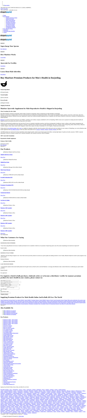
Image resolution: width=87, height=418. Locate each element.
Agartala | (7, 389)
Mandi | (23, 396)
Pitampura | (68, 404)
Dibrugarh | (73, 392)
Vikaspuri (43, 405)
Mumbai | (78, 396)
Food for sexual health (7, 303)
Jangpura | (50, 403)
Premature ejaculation (33, 303)
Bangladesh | (3, 406)
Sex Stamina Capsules (8, 330)
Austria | (75, 405)
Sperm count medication (52, 301)
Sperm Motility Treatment (29, 300)
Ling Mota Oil (62, 303)
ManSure (2, 119)
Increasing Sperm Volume (61, 300)
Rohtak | (47, 399)
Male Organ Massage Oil (8, 370)
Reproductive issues (56, 302)
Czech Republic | (76, 406)
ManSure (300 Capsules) (6, 223)
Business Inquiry (4, 284)
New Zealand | (48, 410)
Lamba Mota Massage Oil (8, 384)
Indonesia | (66, 407)
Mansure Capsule (7, 324)
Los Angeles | (44, 409)
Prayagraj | (3, 399)
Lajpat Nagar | (75, 403)
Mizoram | (63, 396)
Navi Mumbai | (36, 398)
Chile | (58, 406)
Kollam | (49, 395)
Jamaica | (7, 409)
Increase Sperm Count (8, 369)
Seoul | (33, 411)
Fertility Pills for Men (7, 347)
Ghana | (43, 407)
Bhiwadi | (59, 390)
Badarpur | (50, 401)
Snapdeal (51, 129)
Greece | (47, 407)
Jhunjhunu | (72, 394)
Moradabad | (73, 396)
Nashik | (31, 398)
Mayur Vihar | (11, 404)
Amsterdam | (60, 405)
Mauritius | (79, 409)
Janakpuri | (45, 403)
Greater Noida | (49, 393)
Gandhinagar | (9, 393)
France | (29, 407)
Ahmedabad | (16, 389)
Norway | (58, 410)
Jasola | (54, 403)
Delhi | (63, 392)
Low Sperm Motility (19, 300)
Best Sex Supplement (7, 355)
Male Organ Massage (10, 20)
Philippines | (76, 410)
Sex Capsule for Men (7, 329)
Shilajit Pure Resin (10, 19)
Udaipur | (84, 400)
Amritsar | (52, 389)
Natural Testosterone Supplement (10, 373)
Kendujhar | (21, 395)
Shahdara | (31, 405)
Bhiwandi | (64, 390)
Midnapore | (53, 396)
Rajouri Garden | (12, 405)
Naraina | (43, 404)
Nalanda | (22, 398)
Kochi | (35, 395)
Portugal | (3, 411)
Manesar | (27, 396)
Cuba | (70, 406)
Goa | (38, 393)
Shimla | (78, 399)
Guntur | (59, 393)
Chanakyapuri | (65, 401)
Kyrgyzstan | (33, 409)
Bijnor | (2, 392)
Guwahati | (74, 393)
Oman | (62, 410)
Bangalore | (31, 390)
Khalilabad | (30, 395)
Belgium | (9, 406)
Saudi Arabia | (28, 411)
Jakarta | (2, 409)
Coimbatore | (43, 392)
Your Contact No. (4, 282)
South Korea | (50, 411)
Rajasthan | (23, 399)
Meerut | (42, 396)
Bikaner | (6, 392)
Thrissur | (65, 400)
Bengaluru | (49, 390)
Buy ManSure (6, 16)
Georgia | (34, 407)
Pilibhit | (77, 398)
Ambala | (47, 389)
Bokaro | (15, 392)
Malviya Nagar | (4, 404)
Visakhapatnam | (37, 401)
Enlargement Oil (6, 378)
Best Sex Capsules (7, 327)
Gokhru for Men (6, 366)
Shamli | (74, 399)
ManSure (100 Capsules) (6, 208)
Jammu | (56, 394)
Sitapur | (11, 400)
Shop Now (3, 157)
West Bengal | (44, 401)
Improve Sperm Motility (41, 300)
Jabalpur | (42, 394)
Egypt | (14, 407)
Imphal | (34, 394)
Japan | (10, 409)
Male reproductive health (76, 302)
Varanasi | (31, 401)
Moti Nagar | (29, 404)
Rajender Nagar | (4, 405)
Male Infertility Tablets (8, 336)
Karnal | (11, 395)
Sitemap (25, 414)
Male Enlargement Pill (8, 339)
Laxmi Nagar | (82, 403)
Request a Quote (4, 294)
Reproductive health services (22, 302)
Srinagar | (23, 400)
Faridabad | (3, 393)
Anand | (56, 389)
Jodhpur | (77, 394)
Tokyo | (72, 411)
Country (2, 286)
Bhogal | (59, 401)
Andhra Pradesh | (62, 389)
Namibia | (27, 410)
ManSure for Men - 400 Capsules (10, 323)
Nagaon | (8, 398)
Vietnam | (29, 412)
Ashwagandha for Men (8, 364)
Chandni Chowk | (73, 401)
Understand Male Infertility (9, 31)
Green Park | (33, 403)
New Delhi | (43, 398)
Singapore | (37, 411)
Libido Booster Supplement (9, 353)
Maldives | (61, 409)
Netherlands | (36, 410)
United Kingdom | (7, 412)
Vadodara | (26, 401)
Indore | (38, 394)
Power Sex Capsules (7, 325)
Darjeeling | (53, 392)
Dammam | (82, 406)
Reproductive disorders (71, 301)
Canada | (50, 406)
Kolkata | (44, 395)
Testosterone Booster (10, 23)
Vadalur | (22, 401)
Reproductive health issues (34, 302)
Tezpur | (42, 400)
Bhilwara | (54, 390)
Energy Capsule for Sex (8, 341)
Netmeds (42, 129)
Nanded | (27, 398)
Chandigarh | (26, 392)
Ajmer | (24, 389)
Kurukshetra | (65, 395)
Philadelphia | (70, 410)
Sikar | (81, 399)
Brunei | (24, 406)
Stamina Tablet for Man (8, 335)
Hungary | (57, 407)
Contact (5, 32)
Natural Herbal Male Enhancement (10, 333)
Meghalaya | (47, 396)
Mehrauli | (17, 404)
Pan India (3, 389)
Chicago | (54, 406)
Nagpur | (13, 398)
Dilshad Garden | (8, 403)
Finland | (25, 407)
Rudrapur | (56, 399)
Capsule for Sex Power (8, 342)
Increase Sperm (12, 300)
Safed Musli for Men (7, 368)
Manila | (69, 409)
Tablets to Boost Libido (8, 352)
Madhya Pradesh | (4, 396)
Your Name (3, 280)
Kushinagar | (71, 395)
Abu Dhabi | (54, 405)
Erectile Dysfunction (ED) (6, 177)
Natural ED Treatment (8, 362)
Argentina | (65, 405)
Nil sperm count (21, 301)
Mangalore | (32, 396)
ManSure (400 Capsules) (6, 230)
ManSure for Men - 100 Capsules (10, 319)
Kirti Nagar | (69, 403)
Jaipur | (46, 394)
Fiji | (22, 407)
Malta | (65, 409)
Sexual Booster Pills (7, 334)
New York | (42, 410)
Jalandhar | (51, 394)
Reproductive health (62, 301)
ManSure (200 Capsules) (6, 215)
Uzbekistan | (24, 412)
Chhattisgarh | (37, 392)
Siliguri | (6, 400)
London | (38, 409)
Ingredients (5, 30)
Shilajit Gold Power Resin (11, 17)
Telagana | (37, 400)
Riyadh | (10, 411)
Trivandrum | (79, 400)
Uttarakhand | (10, 401)
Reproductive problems (66, 302)
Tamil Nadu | (32, 400)
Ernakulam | (79, 392)
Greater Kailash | (27, 403)
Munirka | (34, 404)
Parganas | (65, 398)
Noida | (48, 398)
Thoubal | (60, 400)
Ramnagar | (32, 399)
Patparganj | (63, 404)
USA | (19, 412)
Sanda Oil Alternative (8, 372)
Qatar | (6, 411)
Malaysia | (56, 409)
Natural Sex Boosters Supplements (10, 357)
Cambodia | (39, 406)
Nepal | (31, 410)
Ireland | (71, 407)
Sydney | (63, 411)
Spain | (55, 411)
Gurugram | (68, 393)
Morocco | (13, 410)
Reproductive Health (10, 26)
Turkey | (81, 411)
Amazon (38, 129)
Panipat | (61, 398)
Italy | (82, 407)
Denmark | (3, 407)
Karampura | (63, 403)
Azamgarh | (26, 390)
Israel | (74, 407)
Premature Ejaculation (10, 22)
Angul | (2, 390)
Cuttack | (49, 392)
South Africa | (44, 411)
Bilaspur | (11, 392)
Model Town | (22, 404)
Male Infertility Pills (7, 351)
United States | (14, 412)
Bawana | (55, 401)
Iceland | (62, 407)
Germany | (38, 407)
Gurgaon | (63, 393)
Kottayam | (53, 395)
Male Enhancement (7, 338)
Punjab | (11, 399)
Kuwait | (28, 409)
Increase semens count (29, 301)
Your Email (3, 283)
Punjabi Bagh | (75, 404)
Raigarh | (15, 399)
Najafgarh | (17, 398)
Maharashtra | (12, 396)
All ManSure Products (11, 27)
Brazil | (20, 406)
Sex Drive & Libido (10, 25)
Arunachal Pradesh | (8, 390)
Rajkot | (28, 399)
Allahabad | (39, 389)
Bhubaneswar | (79, 390)
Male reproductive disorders (46, 302)
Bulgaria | (29, 406)
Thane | (46, 400)
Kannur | (3, 395)
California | (33, 406)
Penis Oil (48, 303)
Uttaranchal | (16, 401)
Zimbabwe (34, 412)
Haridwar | (83, 393)
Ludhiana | (82, 395)
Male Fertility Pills (7, 349)
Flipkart (46, 129)
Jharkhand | (66, 394)
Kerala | (26, 395)
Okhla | (47, 404)
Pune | (7, 399)
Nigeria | (54, 410)
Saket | (21, 405)
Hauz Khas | (39, 403)
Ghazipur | (34, 393)
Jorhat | (81, 394)
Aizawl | (21, 389)
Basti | (44, 390)
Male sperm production (72, 300)
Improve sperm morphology (41, 301)
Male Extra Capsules (7, 340)
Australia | (70, 405)
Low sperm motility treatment (11, 301)
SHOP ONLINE (4, 8)
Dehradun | (59, 392)
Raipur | (19, 399)
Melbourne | (3, 410)
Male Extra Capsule (7, 345)
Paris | (65, 410)
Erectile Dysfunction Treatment (10, 379)
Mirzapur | (58, 396)
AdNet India (21, 416)
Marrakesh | (73, 409)
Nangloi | (39, 404)
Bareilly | (36, 390)
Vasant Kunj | (38, 405)
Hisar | (15, 394)
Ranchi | (38, 399)
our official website (12, 128)
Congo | (67, 406)
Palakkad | (56, 398)
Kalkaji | (58, 403)
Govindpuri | (20, 403)
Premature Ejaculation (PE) (7, 185)
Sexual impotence (25, 303)
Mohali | (68, 396)
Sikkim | (2, 400)
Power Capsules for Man (8, 346)
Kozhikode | (59, 395)
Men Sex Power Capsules (8, 328)
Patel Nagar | (57, 404)
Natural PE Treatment (8, 377)
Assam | (15, 390)
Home (4, 15)
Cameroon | (44, 406)
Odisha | (52, 398)
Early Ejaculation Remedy (9, 375)
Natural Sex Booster (7, 358)
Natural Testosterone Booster (9, 381)
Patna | (73, 398)
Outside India (48, 405)
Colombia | (62, 406)
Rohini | (18, 405)
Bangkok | (84, 405)
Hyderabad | (29, 394)
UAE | (84, 411)
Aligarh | (34, 389)
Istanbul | (79, 407)
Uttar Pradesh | (4, 401)
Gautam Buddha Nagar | (17, 393)
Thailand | (68, 411)
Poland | (81, 410)
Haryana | (3, 394)
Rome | (19, 411)
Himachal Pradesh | (9, 394)
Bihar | (84, 390)
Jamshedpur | (61, 394)
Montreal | (8, 410)
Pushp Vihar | (81, 404)
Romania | (15, 411)
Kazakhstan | (19, 409)
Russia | (23, 411)
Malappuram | (18, 396)
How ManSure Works (8, 28)
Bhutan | (17, 406)
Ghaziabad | (29, 393)
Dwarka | (15, 403)
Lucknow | (76, 395)
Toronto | (76, 411)
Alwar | (43, 389)
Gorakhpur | (43, 393)
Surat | (27, 400)
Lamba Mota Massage (70, 303)
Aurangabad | (20, 390)
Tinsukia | (69, 400)
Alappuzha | (29, 389)
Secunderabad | (68, 399)
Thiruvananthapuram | (53, 400)
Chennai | (32, 392)
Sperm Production (4, 300)
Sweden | (59, 411)
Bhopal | (73, 390)
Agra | (10, 389)
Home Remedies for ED (8, 361)
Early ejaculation (42, 303)
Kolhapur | (39, 395)
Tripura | (74, 400)
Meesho (55, 129)
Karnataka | (15, 395)
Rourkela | (51, 399)
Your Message (4, 289)
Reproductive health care (10, 302)
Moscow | (18, 410)
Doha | (7, 407)
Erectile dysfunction (16, 303)
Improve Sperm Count (51, 300)
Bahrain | (79, 405)
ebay (21, 128)
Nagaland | (3, 398)
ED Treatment (6, 359)
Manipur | (38, 396)
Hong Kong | (52, 407)
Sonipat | (19, 400)
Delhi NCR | (68, 392)
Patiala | (70, 398)
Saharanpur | (62, 399)
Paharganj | (51, 404)
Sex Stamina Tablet (7, 331)
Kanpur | (7, 395)
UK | (2, 412)
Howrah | (24, 394)
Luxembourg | (50, 409)
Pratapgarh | (82, 398)
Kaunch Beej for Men (8, 367)
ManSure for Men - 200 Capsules (10, 320)
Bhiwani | (69, 390)
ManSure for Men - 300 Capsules (10, 322)
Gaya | (25, 393)
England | (18, 407)
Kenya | (24, 409)
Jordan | (14, 409)
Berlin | (13, 406)
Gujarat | (55, 393)
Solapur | (15, 400)
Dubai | (10, 407)
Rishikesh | (42, 399)
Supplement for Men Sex (8, 356)
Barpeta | (41, 390)
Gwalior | (79, 393)
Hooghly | (19, 394)
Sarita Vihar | (26, 405)
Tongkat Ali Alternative (8, 374)
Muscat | (23, 410)
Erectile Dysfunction (10, 21)
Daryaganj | (79, 401)
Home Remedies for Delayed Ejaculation (12, 363)
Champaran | (20, 392)
